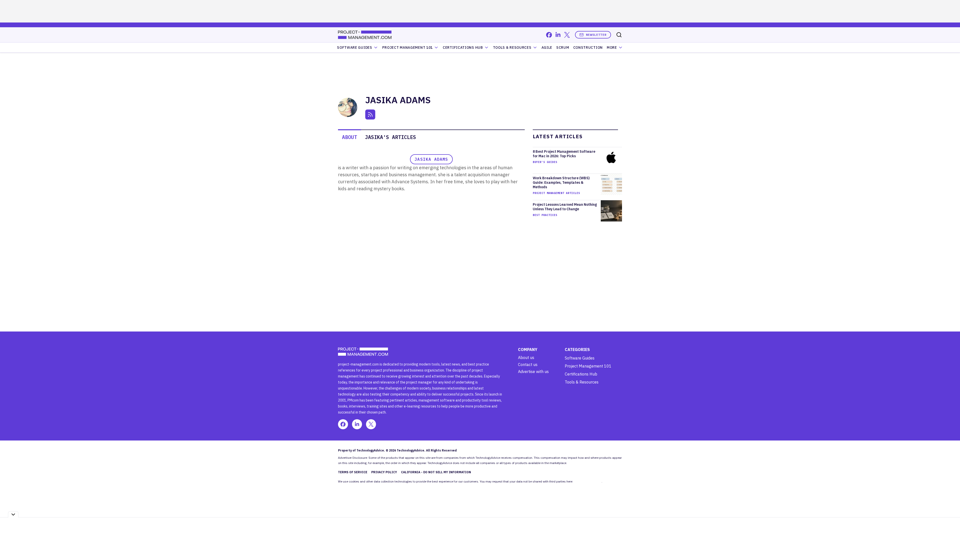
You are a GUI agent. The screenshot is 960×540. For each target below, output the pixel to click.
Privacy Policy (384, 472)
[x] (567, 35)
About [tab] (349, 137)
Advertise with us (533, 372)
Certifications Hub (581, 374)
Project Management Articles (556, 193)
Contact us (528, 364)
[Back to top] (950, 525)
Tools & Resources (512, 47)
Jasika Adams (431, 159)
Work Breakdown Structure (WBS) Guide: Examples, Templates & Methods (561, 182)
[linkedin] (558, 35)
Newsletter (596, 34)
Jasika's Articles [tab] (390, 137)
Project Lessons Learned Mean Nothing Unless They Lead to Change (565, 206)
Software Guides (354, 47)
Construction (588, 47)
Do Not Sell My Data (588, 481)
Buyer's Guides (545, 162)
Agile (547, 47)
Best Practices (545, 215)
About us (526, 358)
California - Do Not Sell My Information (436, 472)
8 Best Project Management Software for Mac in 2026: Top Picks (564, 153)
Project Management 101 (588, 366)
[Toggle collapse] (13, 514)
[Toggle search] (619, 35)
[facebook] (549, 35)
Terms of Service (352, 472)
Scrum (562, 47)
